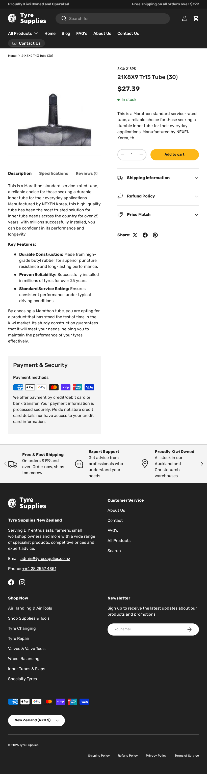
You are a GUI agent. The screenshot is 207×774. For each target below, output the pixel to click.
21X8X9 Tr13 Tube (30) (37, 56)
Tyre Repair (18, 638)
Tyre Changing (22, 628)
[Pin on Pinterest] (155, 235)
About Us (102, 33)
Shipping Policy (99, 755)
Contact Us (128, 33)
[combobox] (113, 18)
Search (114, 550)
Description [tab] (20, 173)
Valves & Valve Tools (26, 648)
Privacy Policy (156, 755)
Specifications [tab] (53, 173)
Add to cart (175, 154)
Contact (115, 520)
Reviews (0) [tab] (87, 173)
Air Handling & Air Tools (30, 608)
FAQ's (81, 33)
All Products (119, 540)
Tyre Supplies (28, 745)
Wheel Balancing (24, 658)
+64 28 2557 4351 (39, 568)
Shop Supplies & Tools (28, 618)
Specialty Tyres (22, 678)
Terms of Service (187, 755)
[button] (195, 18)
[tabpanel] (54, 263)
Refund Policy (128, 755)
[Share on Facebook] (145, 235)
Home (50, 33)
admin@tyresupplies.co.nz (45, 558)
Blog (66, 33)
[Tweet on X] (135, 235)
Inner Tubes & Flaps (26, 668)
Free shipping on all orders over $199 (165, 4)
